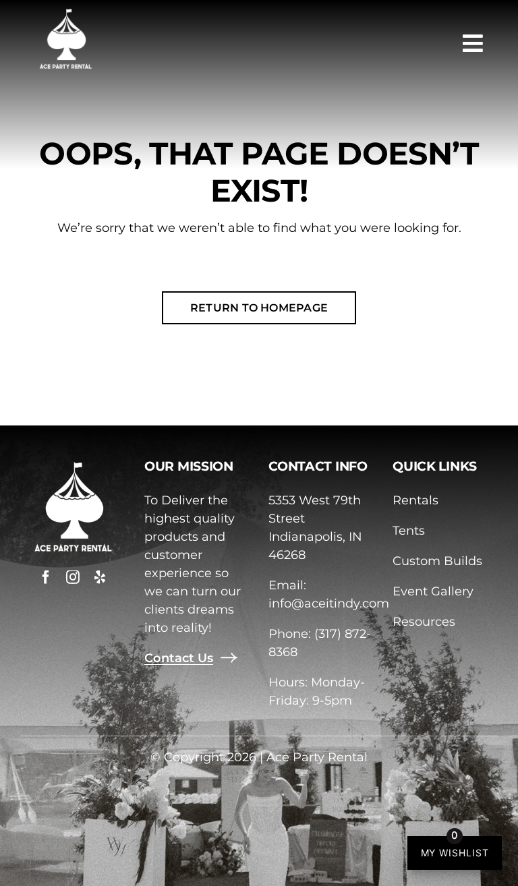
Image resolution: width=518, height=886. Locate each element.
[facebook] (46, 577)
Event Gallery (433, 591)
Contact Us (178, 658)
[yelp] (100, 577)
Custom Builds (437, 561)
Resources (424, 621)
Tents (409, 530)
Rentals (415, 500)
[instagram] (73, 577)
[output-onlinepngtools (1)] (65, 12)
